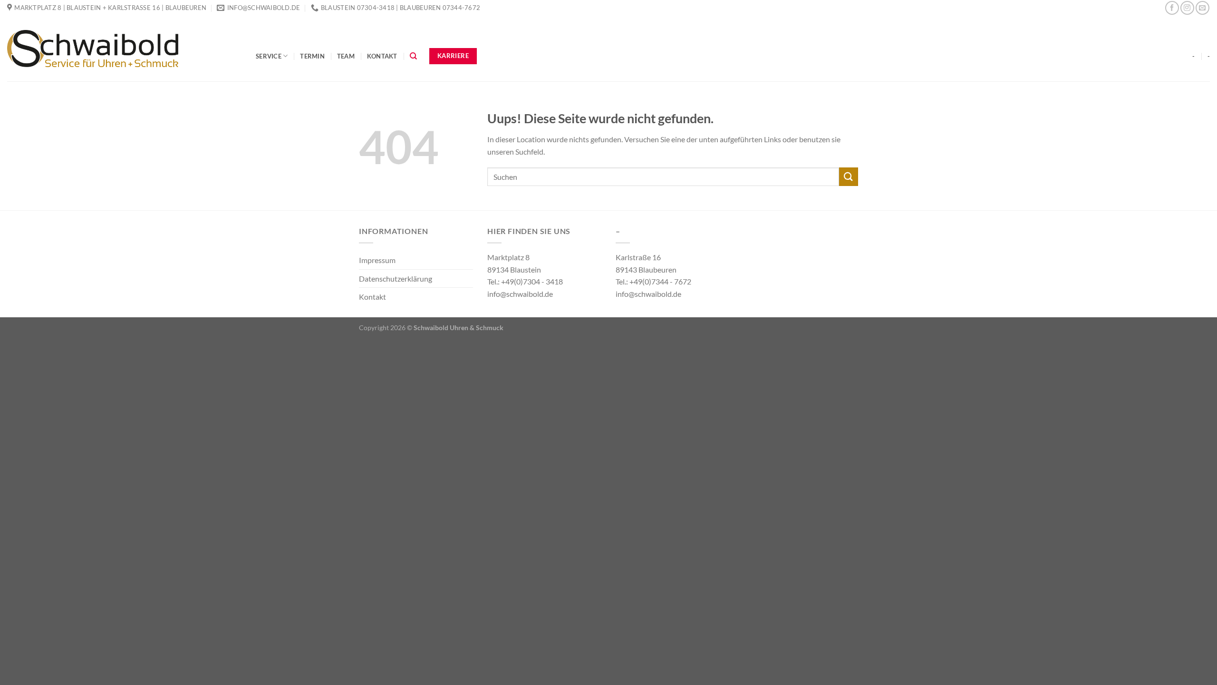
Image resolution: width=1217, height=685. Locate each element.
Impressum (377, 259)
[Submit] (848, 176)
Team (346, 56)
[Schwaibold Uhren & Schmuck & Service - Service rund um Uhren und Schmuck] (124, 48)
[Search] (413, 56)
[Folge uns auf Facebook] (1172, 8)
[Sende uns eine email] (1202, 8)
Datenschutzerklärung (395, 278)
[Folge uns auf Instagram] (1187, 8)
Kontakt (382, 56)
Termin (312, 56)
